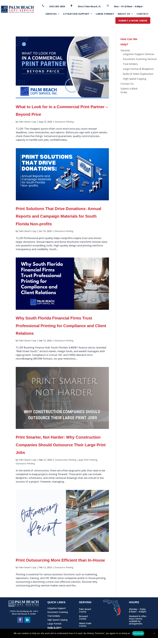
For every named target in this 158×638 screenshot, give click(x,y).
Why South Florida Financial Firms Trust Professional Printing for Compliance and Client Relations (61, 326)
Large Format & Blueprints (138, 69)
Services (125, 50)
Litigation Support (56, 609)
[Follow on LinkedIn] (27, 620)
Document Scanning (57, 612)
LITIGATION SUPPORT (76, 14)
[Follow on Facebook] (20, 620)
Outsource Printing (64, 121)
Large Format (54, 624)
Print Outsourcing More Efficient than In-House (60, 560)
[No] (154, 633)
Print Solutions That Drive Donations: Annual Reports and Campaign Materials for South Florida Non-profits (58, 216)
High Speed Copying (134, 78)
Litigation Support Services (138, 54)
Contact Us (127, 83)
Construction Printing (65, 459)
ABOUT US (124, 14)
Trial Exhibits (130, 64)
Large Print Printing (87, 459)
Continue (138, 633)
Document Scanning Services (140, 59)
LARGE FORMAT (105, 14)
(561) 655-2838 (57, 6)
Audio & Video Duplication (138, 74)
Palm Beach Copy (27, 121)
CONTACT (143, 14)
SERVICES (51, 14)
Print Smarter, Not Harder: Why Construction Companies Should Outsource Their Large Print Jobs (61, 445)
